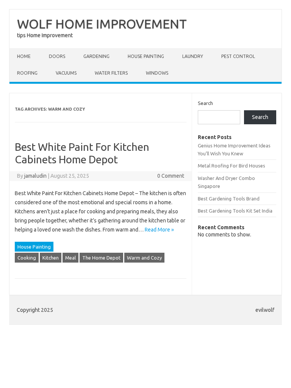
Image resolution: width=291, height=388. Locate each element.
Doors (57, 56)
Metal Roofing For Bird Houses (231, 165)
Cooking (26, 257)
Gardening (96, 56)
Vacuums (66, 72)
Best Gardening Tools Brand (229, 198)
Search (205, 103)
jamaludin (35, 176)
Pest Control (238, 56)
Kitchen (50, 257)
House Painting (146, 56)
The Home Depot (101, 257)
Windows (157, 72)
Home (24, 56)
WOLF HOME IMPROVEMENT (102, 23)
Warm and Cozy (144, 257)
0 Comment (170, 176)
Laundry (192, 56)
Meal (70, 257)
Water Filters (111, 72)
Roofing (27, 72)
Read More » (159, 230)
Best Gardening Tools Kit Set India (235, 210)
